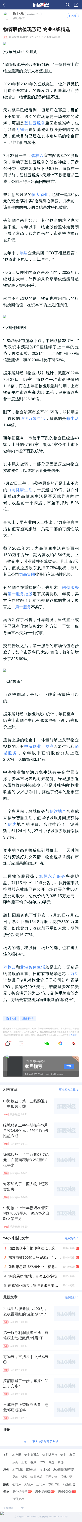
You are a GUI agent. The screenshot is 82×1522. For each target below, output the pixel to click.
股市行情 (27, 1018)
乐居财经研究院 (63, 1469)
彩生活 (72, 418)
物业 (63, 1454)
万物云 (22, 129)
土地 (24, 1462)
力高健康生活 (19, 490)
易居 (24, 253)
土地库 (40, 1484)
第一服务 (23, 607)
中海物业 (32, 746)
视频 (33, 1462)
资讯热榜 (18, 1499)
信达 (12, 824)
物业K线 (11, 1018)
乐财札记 (66, 1476)
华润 (49, 746)
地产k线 (17, 1469)
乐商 (15, 1462)
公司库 (16, 1484)
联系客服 (73, 1035)
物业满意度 (49, 1454)
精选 (60, 1462)
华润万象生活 (32, 418)
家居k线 (31, 1469)
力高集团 (27, 574)
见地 (15, 1476)
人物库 (28, 1484)
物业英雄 (36, 1476)
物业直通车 (31, 1454)
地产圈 (16, 1454)
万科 (74, 974)
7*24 (42, 1462)
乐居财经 (14, 37)
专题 (51, 1462)
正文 (21, 1508)
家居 (72, 1454)
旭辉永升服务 (52, 876)
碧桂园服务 (34, 123)
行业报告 (69, 1484)
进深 (24, 1476)
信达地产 (58, 811)
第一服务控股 (20, 594)
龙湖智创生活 (32, 967)
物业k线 (45, 1469)
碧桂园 (37, 155)
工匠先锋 (51, 1476)
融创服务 (70, 587)
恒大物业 (40, 194)
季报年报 (54, 1484)
